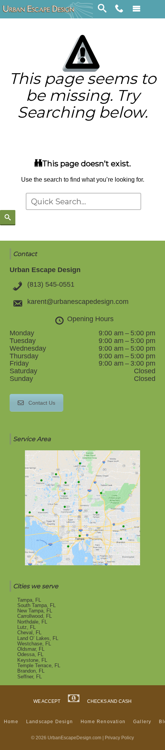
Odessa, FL (30, 654)
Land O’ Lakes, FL (37, 638)
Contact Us (41, 403)
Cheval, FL (29, 632)
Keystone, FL (32, 660)
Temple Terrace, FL (38, 665)
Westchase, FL (34, 644)
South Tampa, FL (36, 605)
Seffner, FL (29, 676)
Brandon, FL (31, 671)
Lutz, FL (26, 627)
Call (119, 9)
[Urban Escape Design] (38, 9)
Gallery (142, 721)
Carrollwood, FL (34, 616)
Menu (136, 9)
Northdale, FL (32, 622)
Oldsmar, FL (31, 649)
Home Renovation (103, 721)
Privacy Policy (119, 737)
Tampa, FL (29, 600)
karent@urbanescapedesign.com (78, 301)
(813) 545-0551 (50, 284)
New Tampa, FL (34, 611)
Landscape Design (49, 721)
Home (11, 721)
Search (102, 9)
